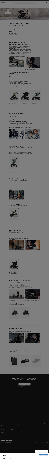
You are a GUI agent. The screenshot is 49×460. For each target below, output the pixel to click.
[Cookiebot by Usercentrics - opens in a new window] (4, 458)
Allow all (43, 454)
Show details (10, 458)
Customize (43, 456)
